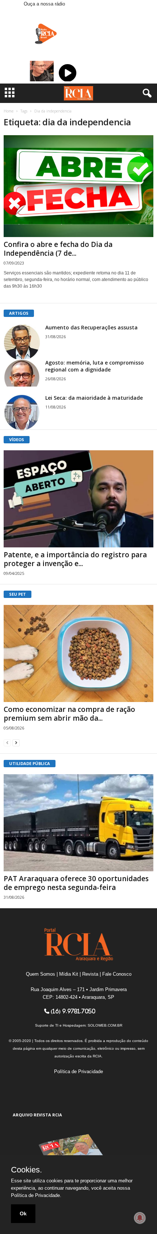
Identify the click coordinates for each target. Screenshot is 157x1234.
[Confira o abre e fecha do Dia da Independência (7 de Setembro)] (78, 186)
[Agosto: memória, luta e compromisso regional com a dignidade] (22, 373)
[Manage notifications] (140, 1218)
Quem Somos (40, 974)
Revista (90, 974)
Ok (23, 1213)
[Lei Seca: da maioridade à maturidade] (22, 412)
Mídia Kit (68, 974)
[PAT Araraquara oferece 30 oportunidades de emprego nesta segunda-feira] (78, 822)
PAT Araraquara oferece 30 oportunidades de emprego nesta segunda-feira (76, 883)
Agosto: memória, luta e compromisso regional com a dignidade (94, 366)
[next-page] (16, 742)
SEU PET (17, 594)
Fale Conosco (116, 974)
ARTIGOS (18, 313)
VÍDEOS (16, 439)
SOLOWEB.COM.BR (105, 1025)
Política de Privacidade (78, 1071)
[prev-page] (7, 742)
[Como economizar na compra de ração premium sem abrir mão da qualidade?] (78, 653)
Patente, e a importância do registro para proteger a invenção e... (75, 559)
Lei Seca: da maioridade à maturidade (94, 397)
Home (9, 111)
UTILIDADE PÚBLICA (29, 763)
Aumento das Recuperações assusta (91, 327)
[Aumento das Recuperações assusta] (22, 342)
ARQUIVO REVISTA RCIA (37, 1114)
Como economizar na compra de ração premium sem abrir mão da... (69, 714)
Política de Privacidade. (36, 1195)
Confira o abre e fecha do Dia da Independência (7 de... (58, 249)
